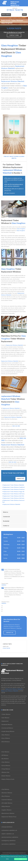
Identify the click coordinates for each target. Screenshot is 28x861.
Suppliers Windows (6, 810)
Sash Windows (5, 717)
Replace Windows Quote (8, 779)
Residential (6, 521)
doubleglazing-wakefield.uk (8, 840)
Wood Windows (6, 796)
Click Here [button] (24, 856)
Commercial (6, 516)
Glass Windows (6, 735)
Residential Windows (7, 724)
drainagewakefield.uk (7, 827)
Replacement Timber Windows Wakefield (13, 485)
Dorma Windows (6, 765)
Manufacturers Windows (8, 813)
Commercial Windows (7, 728)
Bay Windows (5, 758)
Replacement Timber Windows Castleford (13, 487)
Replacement (5, 721)
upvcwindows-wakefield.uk (8, 844)
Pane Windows (5, 752)
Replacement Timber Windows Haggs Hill (13, 491)
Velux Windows (6, 762)
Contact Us (20, 478)
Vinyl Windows (5, 789)
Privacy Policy (24, 854)
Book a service (6, 14)
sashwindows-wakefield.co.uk (9, 830)
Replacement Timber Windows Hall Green (13, 498)
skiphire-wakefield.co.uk (8, 833)
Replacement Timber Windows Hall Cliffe (13, 496)
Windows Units (5, 772)
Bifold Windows (6, 741)
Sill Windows (5, 755)
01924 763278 (15, 28)
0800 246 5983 (16, 426)
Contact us (6, 525)
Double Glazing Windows (8, 731)
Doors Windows (6, 738)
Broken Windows (6, 776)
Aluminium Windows (7, 792)
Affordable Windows (7, 803)
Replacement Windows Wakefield (11, 504)
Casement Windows (7, 799)
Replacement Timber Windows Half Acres (13, 494)
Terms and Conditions (15, 854)
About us (5, 512)
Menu (24, 14)
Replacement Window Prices (9, 816)
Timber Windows (6, 714)
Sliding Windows (6, 806)
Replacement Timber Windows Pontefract (14, 489)
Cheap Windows (6, 769)
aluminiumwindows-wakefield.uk (10, 837)
